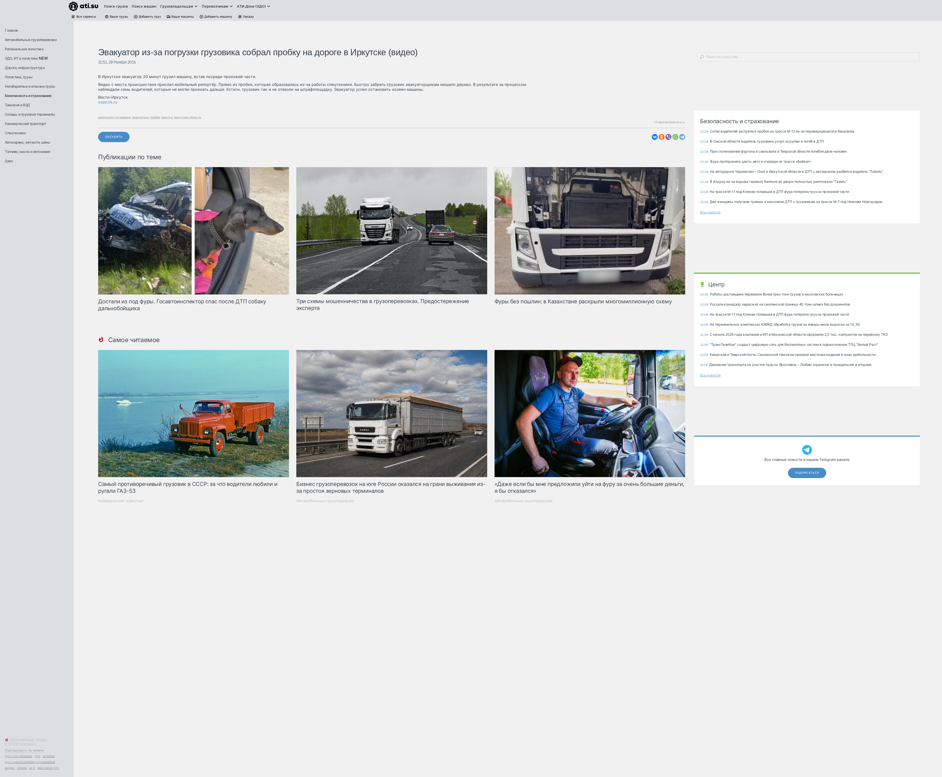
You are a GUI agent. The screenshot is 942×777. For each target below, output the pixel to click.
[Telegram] (682, 137)
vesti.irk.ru (107, 102)
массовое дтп (48, 768)
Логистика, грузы (18, 77)
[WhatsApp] (675, 137)
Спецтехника (15, 133)
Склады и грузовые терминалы (30, 114)
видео (9, 768)
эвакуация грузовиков (114, 117)
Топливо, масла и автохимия (27, 151)
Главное (11, 30)
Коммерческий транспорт (25, 123)
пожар (22, 768)
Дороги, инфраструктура (25, 68)
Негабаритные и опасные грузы (30, 86)
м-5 (32, 768)
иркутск (167, 117)
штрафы (49, 756)
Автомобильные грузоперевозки (30, 40)
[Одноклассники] (662, 137)
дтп (37, 756)
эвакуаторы (140, 117)
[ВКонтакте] (655, 137)
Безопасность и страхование (28, 96)
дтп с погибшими (18, 756)
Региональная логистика (24, 49)
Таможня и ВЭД (17, 105)
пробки (155, 117)
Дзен (9, 161)
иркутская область (187, 117)
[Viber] (668, 137)
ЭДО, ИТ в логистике (21, 58)
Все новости (710, 212)
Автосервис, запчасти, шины (27, 142)
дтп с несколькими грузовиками (30, 762)
